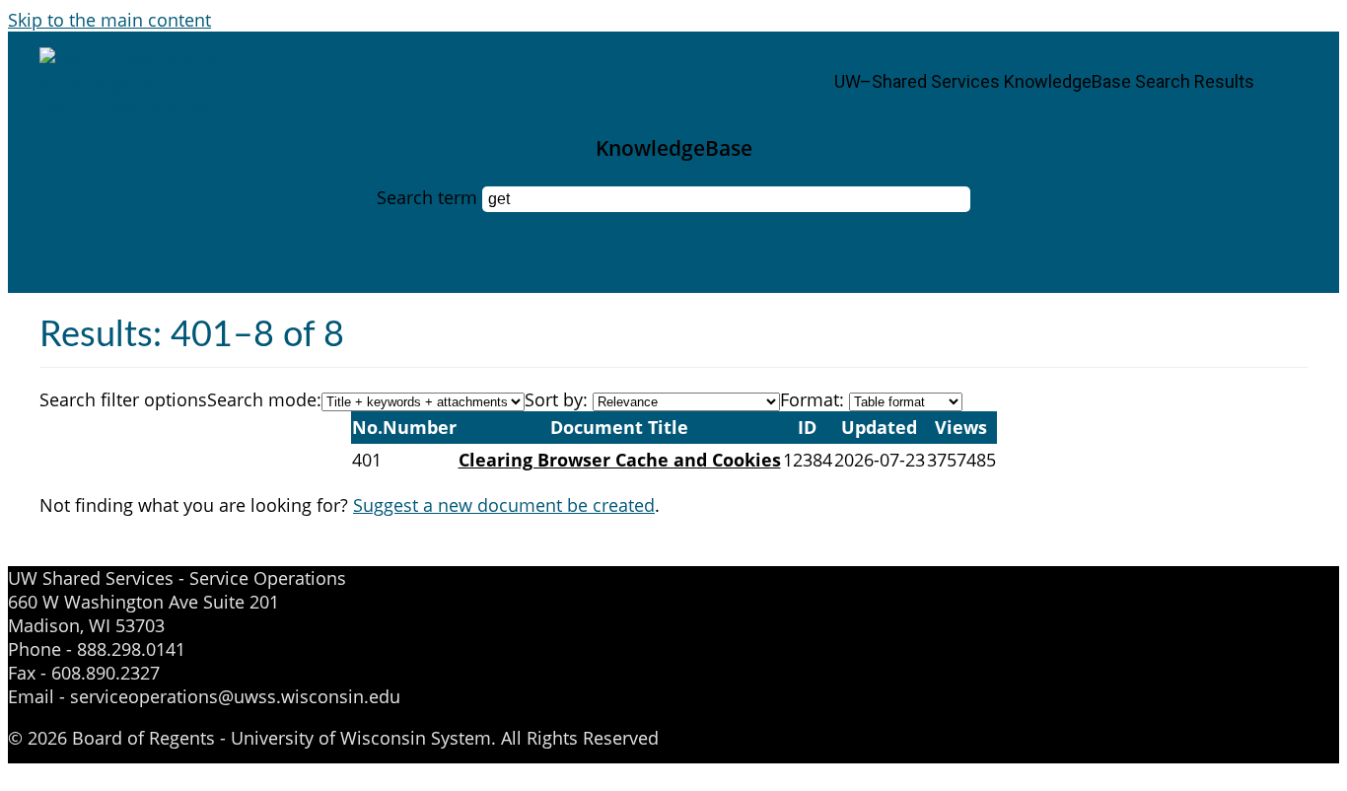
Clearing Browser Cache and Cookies (620, 459)
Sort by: (556, 399)
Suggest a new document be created (504, 505)
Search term (427, 197)
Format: (812, 399)
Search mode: (264, 399)
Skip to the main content (109, 20)
